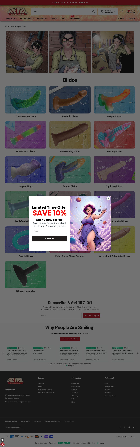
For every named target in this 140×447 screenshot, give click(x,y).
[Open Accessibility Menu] (2, 444)
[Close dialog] (108, 198)
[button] (2, 440)
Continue (49, 238)
